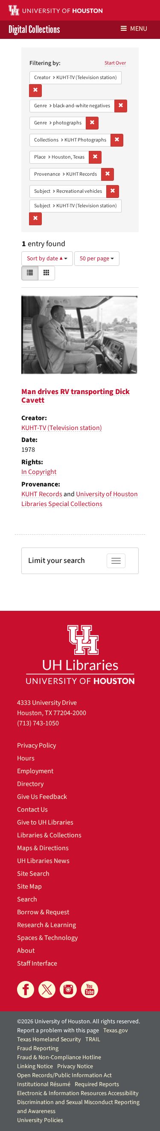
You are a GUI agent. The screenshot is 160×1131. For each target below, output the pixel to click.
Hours (26, 758)
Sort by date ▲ (45, 258)
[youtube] (89, 989)
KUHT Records (41, 494)
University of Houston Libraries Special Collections (79, 499)
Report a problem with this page (58, 1030)
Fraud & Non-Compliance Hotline (59, 1057)
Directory (30, 784)
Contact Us (32, 809)
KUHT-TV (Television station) (61, 428)
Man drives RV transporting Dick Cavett (75, 396)
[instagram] (68, 989)
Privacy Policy (36, 745)
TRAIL (92, 1039)
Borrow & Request (43, 912)
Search (27, 899)
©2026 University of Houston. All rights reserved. (78, 1021)
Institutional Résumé (43, 1084)
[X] (46, 989)
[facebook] (25, 989)
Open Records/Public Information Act (64, 1075)
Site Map (29, 886)
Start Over (115, 63)
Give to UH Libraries (45, 822)
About (26, 950)
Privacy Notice (75, 1066)
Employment (35, 771)
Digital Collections (34, 29)
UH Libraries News (43, 861)
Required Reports (97, 1084)
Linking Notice (35, 1066)
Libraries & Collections (49, 835)
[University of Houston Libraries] (80, 654)
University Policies (40, 1120)
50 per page (95, 258)
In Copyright (38, 472)
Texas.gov (115, 1030)
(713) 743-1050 (38, 723)
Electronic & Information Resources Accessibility (78, 1093)
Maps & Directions (43, 848)
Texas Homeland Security (49, 1039)
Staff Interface (37, 963)
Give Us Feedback (42, 796)
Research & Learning (46, 925)
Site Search (33, 873)
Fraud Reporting (37, 1048)
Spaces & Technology (47, 937)
